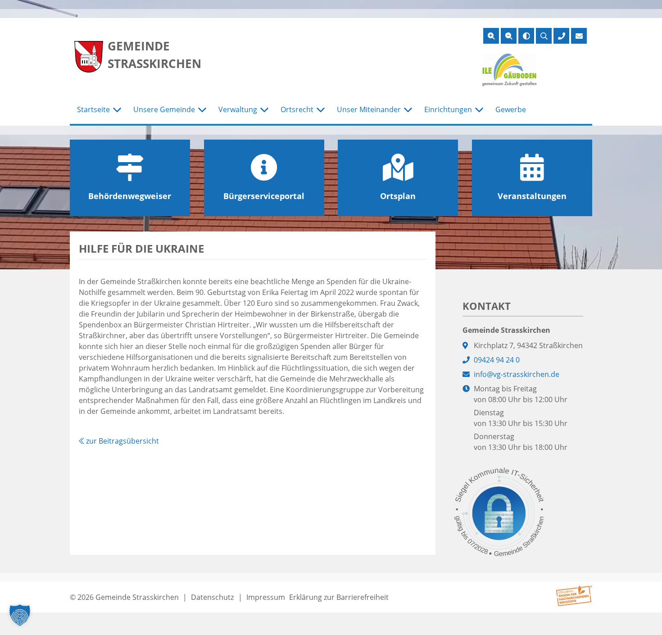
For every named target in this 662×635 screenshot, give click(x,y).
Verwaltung (237, 109)
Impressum (265, 597)
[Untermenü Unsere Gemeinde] (202, 109)
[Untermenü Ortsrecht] (320, 109)
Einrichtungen (448, 109)
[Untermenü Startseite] (117, 109)
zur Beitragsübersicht (121, 441)
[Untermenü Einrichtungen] (479, 109)
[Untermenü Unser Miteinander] (408, 109)
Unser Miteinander (369, 109)
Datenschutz (212, 597)
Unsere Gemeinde (164, 109)
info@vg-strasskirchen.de (516, 374)
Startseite (93, 109)
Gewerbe (510, 109)
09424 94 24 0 (497, 360)
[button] (20, 615)
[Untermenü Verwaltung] (264, 109)
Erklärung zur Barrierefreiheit (339, 597)
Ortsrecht (297, 109)
